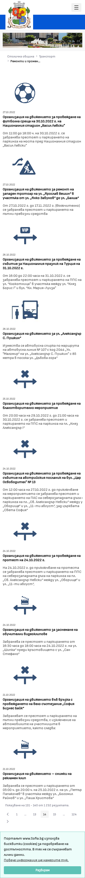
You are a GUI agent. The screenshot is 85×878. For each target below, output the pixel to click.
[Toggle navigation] (76, 7)
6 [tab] (71, 42)
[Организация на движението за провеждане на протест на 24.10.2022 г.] (25, 531)
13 (36, 815)
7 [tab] (76, 42)
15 (55, 815)
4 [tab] (62, 42)
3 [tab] (58, 42)
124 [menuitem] (75, 815)
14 (46, 815)
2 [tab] (53, 42)
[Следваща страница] (8, 821)
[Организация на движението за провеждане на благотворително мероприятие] (25, 379)
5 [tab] (67, 42)
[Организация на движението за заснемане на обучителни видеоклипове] (25, 605)
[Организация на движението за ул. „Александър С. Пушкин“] (25, 309)
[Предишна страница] (8, 814)
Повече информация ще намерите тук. (36, 860)
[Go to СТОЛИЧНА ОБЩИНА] (19, 14)
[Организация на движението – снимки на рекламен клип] (25, 749)
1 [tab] (49, 42)
